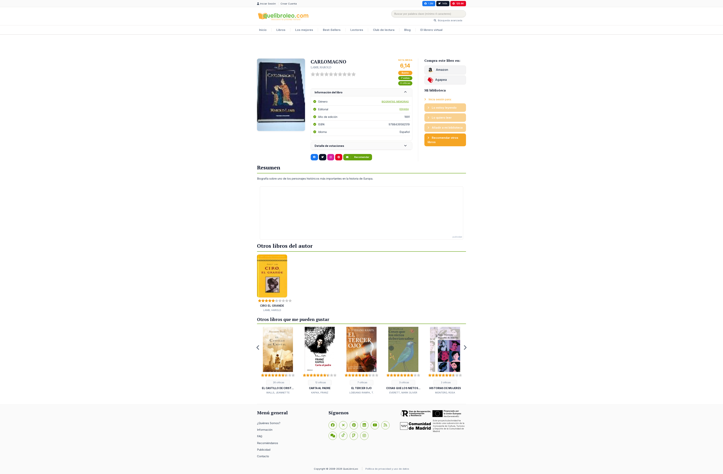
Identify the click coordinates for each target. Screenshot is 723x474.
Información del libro (328, 92)
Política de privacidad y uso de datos (387, 468)
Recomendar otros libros (443, 140)
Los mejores (304, 30)
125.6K (460, 3)
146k (444, 3)
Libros (280, 30)
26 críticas (278, 382)
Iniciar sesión (268, 3)
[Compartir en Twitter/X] (322, 157)
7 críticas (362, 382)
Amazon (441, 70)
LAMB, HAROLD (321, 67)
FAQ (259, 436)
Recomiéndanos (267, 443)
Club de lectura (383, 30)
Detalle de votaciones (329, 145)
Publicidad (263, 449)
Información (264, 429)
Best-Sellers (332, 30)
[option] (278, 361)
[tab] (361, 92)
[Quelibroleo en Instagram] (330, 157)
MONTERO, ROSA (445, 392)
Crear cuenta (289, 3)
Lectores (356, 30)
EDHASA (404, 109)
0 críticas (405, 83)
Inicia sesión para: (439, 99)
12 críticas (320, 382)
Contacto (263, 456)
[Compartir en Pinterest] (338, 157)
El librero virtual (431, 30)
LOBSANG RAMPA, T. (361, 392)
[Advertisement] (361, 46)
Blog (407, 30)
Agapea (441, 80)
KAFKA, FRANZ (319, 392)
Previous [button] (258, 347)
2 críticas (445, 382)
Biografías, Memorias (395, 101)
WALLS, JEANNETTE (278, 392)
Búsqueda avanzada (449, 20)
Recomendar (361, 157)
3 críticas (404, 382)
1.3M (430, 3)
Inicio (263, 30)
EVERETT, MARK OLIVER (403, 392)
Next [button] (465, 347)
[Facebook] (333, 425)
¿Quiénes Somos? (268, 423)
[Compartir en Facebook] (314, 157)
